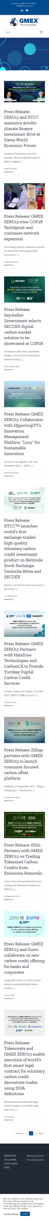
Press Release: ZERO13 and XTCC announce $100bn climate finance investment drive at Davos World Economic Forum (22, 128)
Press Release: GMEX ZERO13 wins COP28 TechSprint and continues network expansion (23, 227)
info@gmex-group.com (24, 6)
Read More (8, 172)
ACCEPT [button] (25, 1214)
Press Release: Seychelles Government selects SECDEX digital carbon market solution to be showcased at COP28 (23, 326)
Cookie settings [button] (11, 1214)
